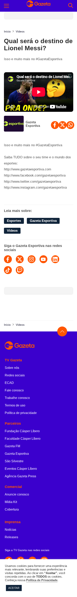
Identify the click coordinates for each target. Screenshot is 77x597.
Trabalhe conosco (17, 398)
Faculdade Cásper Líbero (22, 438)
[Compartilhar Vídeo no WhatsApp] (70, 125)
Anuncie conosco (17, 494)
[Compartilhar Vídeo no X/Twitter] (63, 125)
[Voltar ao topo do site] (62, 331)
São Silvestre (14, 461)
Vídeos (12, 231)
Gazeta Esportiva (33, 124)
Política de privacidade (21, 413)
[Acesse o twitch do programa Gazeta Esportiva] (20, 270)
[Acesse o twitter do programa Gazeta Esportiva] (20, 259)
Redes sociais (15, 375)
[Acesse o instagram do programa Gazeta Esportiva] (32, 259)
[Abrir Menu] (6, 6)
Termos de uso (15, 405)
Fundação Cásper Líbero (22, 431)
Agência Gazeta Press (20, 476)
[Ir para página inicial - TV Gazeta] (38, 5)
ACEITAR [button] (13, 588)
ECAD (9, 382)
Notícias (10, 529)
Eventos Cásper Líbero (21, 468)
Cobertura (12, 509)
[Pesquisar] (70, 6)
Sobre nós (12, 367)
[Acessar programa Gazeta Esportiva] (14, 124)
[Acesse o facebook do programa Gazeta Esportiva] (8, 259)
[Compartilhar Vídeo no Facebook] (55, 125)
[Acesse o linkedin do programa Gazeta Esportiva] (55, 259)
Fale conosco (14, 390)
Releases (11, 537)
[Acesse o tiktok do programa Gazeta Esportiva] (8, 270)
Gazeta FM (12, 446)
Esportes (14, 221)
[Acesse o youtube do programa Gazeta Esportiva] (43, 259)
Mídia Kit (11, 502)
